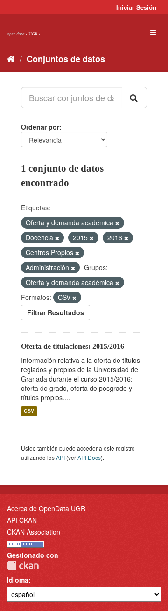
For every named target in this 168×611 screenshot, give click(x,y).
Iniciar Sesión (136, 7)
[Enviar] (134, 97)
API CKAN (22, 520)
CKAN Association (33, 531)
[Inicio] (11, 58)
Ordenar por (40, 127)
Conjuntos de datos (66, 59)
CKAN (23, 565)
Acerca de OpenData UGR (46, 508)
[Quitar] (117, 223)
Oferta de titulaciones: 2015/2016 (72, 346)
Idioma (17, 579)
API (60, 457)
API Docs (89, 457)
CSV (29, 411)
